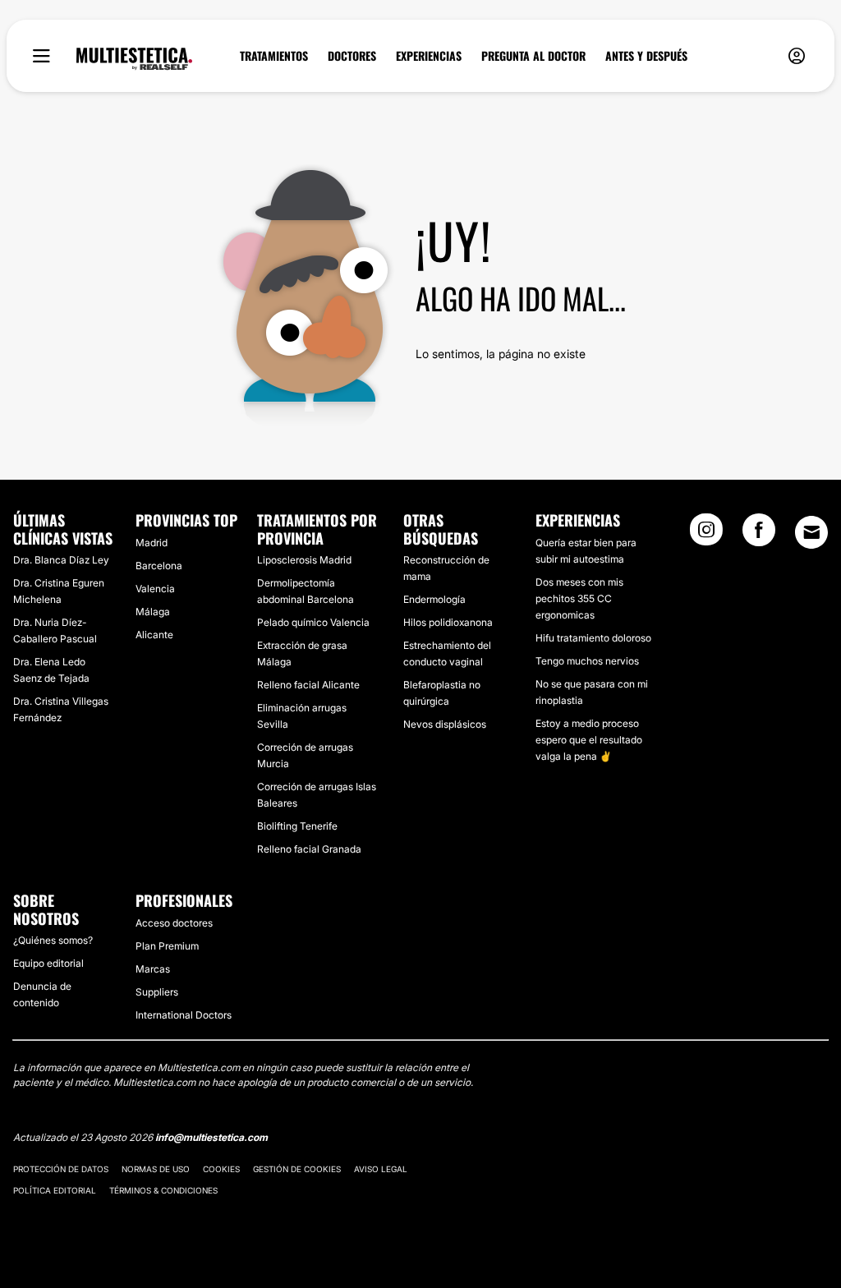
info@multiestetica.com (211, 1137)
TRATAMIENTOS (274, 56)
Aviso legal (380, 1169)
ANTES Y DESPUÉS (646, 56)
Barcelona (159, 565)
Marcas (153, 969)
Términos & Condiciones (163, 1190)
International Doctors (184, 1015)
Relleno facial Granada (309, 849)
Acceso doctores (174, 923)
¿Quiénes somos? (53, 940)
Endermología (434, 599)
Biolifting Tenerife (297, 826)
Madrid (152, 542)
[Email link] (811, 532)
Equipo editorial (48, 963)
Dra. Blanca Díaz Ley (61, 560)
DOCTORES (352, 56)
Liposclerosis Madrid (304, 560)
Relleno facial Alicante (308, 684)
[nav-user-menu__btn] (796, 56)
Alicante (154, 634)
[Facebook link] (758, 535)
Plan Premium (167, 946)
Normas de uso (156, 1169)
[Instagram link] (706, 535)
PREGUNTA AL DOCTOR (533, 56)
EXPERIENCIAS (429, 56)
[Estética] (134, 59)
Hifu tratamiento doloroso (593, 638)
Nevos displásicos (444, 724)
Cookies (221, 1169)
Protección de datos (60, 1169)
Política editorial (54, 1190)
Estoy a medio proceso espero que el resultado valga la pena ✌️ (588, 739)
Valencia (155, 588)
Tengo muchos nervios (587, 661)
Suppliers (157, 992)
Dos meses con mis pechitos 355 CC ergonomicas (579, 598)
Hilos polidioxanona (448, 622)
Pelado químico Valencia (313, 622)
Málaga (153, 611)
